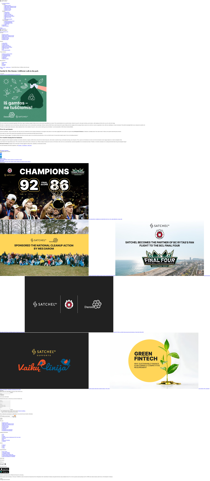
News (3, 446)
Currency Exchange (5, 45)
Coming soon (4, 56)
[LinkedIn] (105, 157)
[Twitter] (105, 155)
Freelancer (4, 441)
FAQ (3, 434)
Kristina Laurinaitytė (4, 150)
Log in (1, 27)
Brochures (4, 64)
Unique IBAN (4, 43)
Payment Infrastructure (6, 54)
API (3, 49)
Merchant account (5, 425)
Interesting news (13, 74)
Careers (3, 447)
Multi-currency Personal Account (8, 424)
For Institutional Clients (6, 55)
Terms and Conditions (6, 452)
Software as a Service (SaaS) (7, 53)
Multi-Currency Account (6, 46)
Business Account (5, 34)
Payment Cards (4, 44)
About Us (4, 444)
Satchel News (4, 62)
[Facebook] (105, 154)
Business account (5, 422)
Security (3, 436)
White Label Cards (5, 48)
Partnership (4, 57)
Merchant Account (5, 37)
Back (2, 68)
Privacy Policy (4, 451)
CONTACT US (3, 28)
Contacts (3, 445)
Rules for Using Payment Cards (7, 454)
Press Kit (3, 65)
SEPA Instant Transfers (6, 50)
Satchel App (4, 428)
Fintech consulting (5, 25)
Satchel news (8, 67)
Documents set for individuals (7, 429)
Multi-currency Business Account (8, 423)
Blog (3, 63)
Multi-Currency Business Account (8, 35)
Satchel (1, 67)
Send (1, 418)
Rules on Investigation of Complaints (8, 456)
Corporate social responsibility (5, 74)
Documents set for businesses (7, 430)
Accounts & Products (6, 3)
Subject (11, 392)
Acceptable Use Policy (6, 453)
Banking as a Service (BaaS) (7, 47)
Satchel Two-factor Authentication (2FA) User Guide (11, 437)
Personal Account (5, 39)
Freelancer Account (5, 38)
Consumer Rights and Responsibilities (8, 455)
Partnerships (4, 24)
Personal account (5, 427)
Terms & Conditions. (21, 410)
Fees (3, 435)
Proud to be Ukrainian (6, 440)
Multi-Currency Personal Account (8, 36)
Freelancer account (5, 426)
